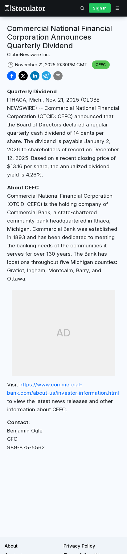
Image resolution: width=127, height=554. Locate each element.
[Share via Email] (58, 75)
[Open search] (82, 8)
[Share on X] (23, 75)
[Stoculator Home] (25, 8)
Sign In (100, 8)
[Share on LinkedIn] (34, 75)
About (11, 546)
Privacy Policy (79, 546)
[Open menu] (117, 8)
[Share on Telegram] (46, 75)
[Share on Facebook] (11, 75)
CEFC (101, 64)
